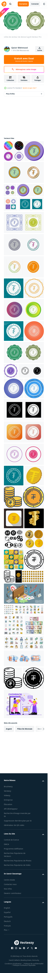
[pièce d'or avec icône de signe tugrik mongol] (13, 620)
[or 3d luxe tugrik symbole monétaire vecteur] (13, 685)
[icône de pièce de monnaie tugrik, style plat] (13, 664)
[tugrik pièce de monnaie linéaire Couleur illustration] (33, 620)
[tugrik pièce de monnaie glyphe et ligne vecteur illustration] (13, 917)
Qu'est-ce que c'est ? (29, 88)
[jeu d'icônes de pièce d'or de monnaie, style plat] (13, 747)
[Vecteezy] (3, 3)
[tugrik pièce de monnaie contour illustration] (13, 767)
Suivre (39, 50)
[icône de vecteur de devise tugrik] (13, 150)
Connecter (35, 4)
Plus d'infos (10, 93)
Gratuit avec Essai (24, 59)
